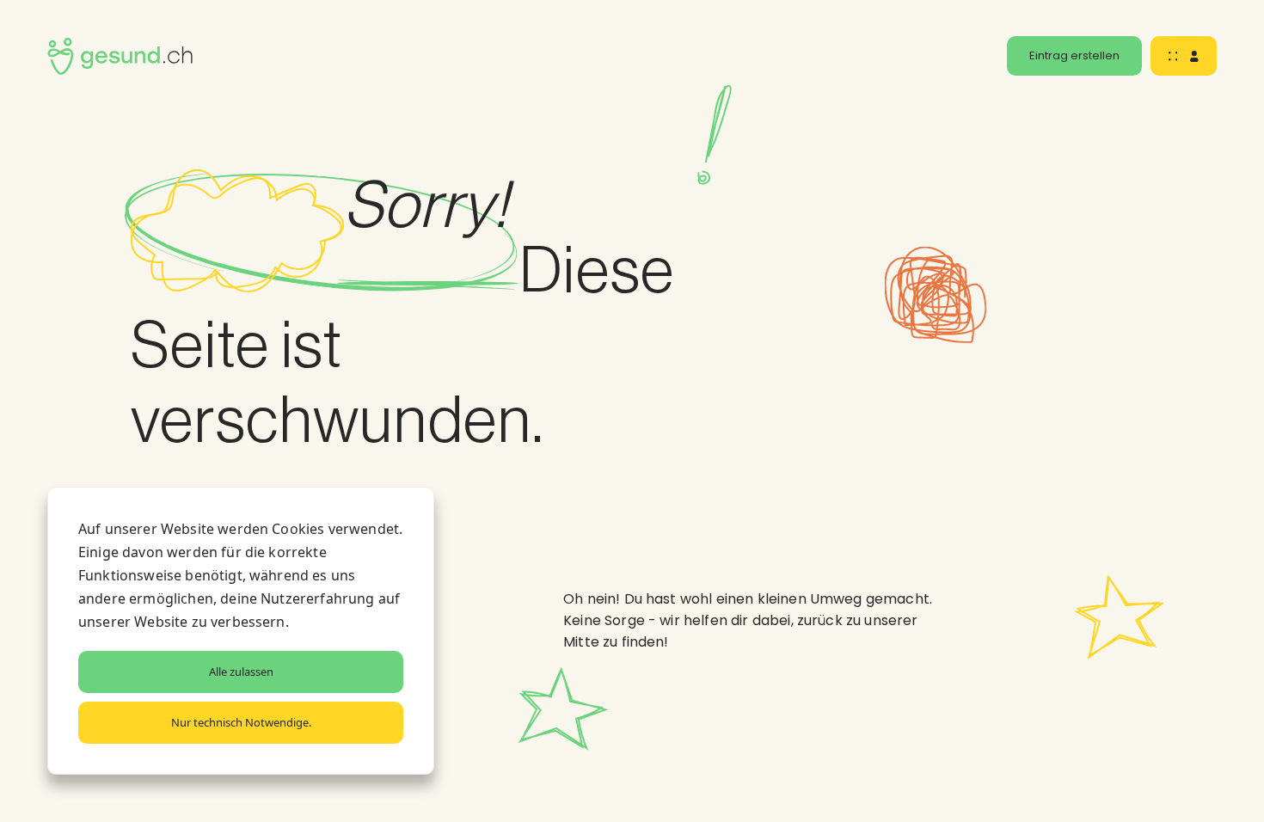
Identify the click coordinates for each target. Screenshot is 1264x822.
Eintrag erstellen (1074, 55)
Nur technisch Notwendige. (241, 722)
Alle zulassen (241, 671)
